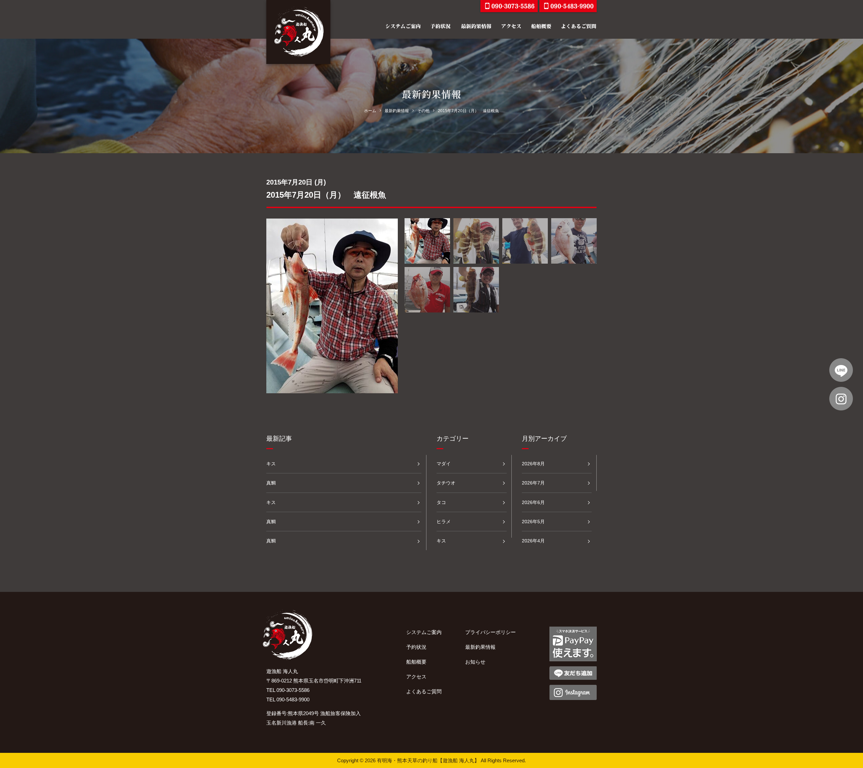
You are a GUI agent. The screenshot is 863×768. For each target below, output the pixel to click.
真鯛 (271, 483)
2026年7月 (533, 483)
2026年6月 (533, 502)
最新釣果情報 (480, 647)
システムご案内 (424, 632)
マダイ (444, 463)
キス (271, 463)
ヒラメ (444, 521)
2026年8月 (533, 463)
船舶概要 (416, 662)
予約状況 (416, 647)
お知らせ (475, 662)
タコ (441, 502)
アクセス (416, 676)
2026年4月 (533, 540)
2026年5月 (533, 521)
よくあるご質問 (424, 691)
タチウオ (446, 483)
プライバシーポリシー (490, 632)
